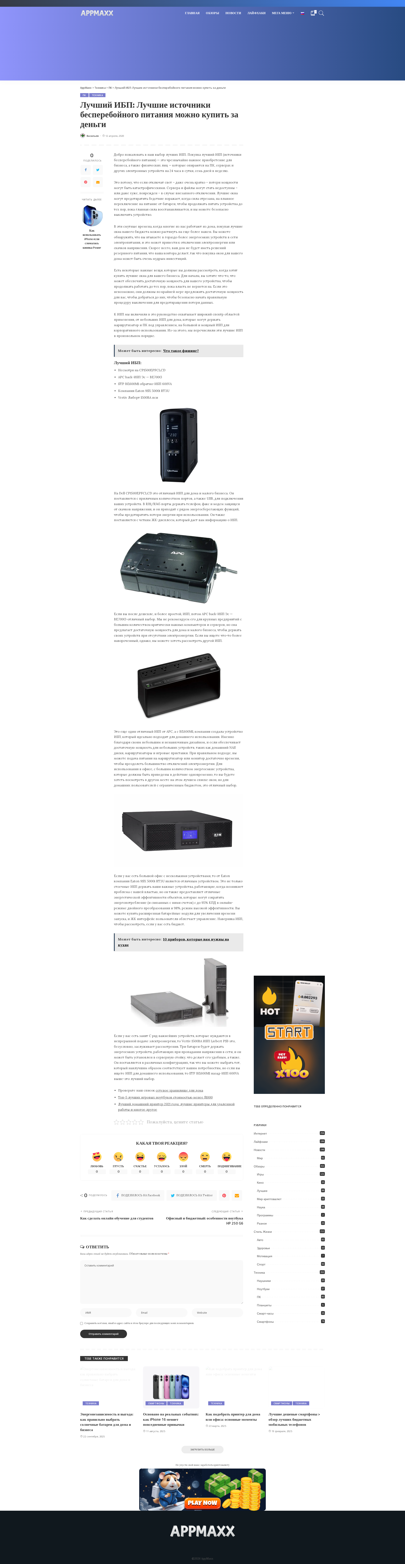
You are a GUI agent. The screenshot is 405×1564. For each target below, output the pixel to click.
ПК (84, 95)
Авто (260, 1240)
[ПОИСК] (321, 13)
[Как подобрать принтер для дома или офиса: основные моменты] (234, 1387)
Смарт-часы (265, 1313)
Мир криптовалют (269, 1199)
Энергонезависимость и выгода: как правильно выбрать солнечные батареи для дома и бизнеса (106, 1422)
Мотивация (264, 1256)
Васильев (93, 136)
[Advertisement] (202, 50)
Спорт (261, 1264)
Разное (262, 1223)
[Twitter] (98, 170)
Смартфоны (265, 1321)
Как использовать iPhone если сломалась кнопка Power (92, 239)
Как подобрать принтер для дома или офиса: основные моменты (233, 1416)
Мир (260, 1158)
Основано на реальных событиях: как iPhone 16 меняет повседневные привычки (171, 1419)
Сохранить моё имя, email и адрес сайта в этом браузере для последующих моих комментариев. (139, 1323)
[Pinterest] (86, 182)
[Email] (98, 182)
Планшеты (264, 1305)
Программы (265, 1215)
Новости (259, 1150)
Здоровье (263, 1248)
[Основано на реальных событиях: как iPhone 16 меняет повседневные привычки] (171, 1387)
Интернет (260, 1133)
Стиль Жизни (263, 1231)
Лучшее (262, 1190)
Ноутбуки (263, 1289)
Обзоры (259, 1166)
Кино (260, 1182)
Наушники (264, 1280)
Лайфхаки (261, 1141)
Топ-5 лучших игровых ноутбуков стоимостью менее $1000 (165, 1097)
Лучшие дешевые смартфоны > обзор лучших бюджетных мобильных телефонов (294, 1419)
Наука (261, 1207)
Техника (97, 95)
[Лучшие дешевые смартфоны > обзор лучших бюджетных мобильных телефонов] (297, 1387)
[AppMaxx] (97, 13)
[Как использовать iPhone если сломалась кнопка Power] (92, 215)
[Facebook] (86, 170)
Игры (260, 1174)
